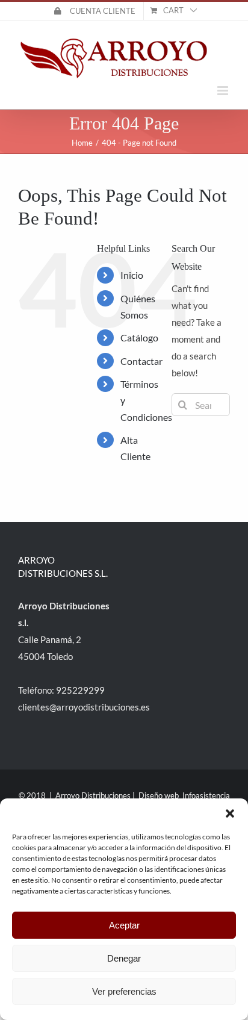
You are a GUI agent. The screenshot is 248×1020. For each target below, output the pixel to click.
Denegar (124, 958)
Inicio (131, 275)
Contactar (141, 361)
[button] (230, 813)
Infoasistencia (206, 795)
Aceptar (124, 925)
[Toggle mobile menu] (223, 90)
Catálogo (139, 337)
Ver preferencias (124, 991)
